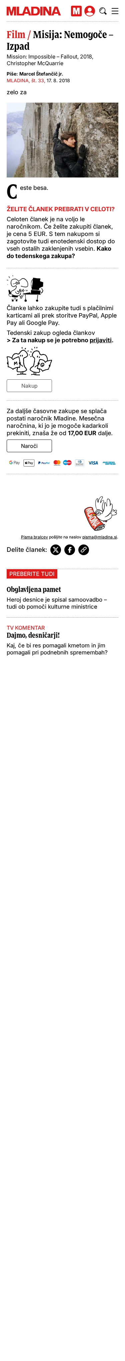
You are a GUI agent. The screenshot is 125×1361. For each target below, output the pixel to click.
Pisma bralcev (34, 536)
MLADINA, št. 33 (25, 80)
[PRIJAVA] (89, 11)
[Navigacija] (115, 11)
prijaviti (101, 340)
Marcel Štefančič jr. (41, 74)
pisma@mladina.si (99, 536)
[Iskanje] (103, 11)
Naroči (29, 446)
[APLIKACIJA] (76, 11)
